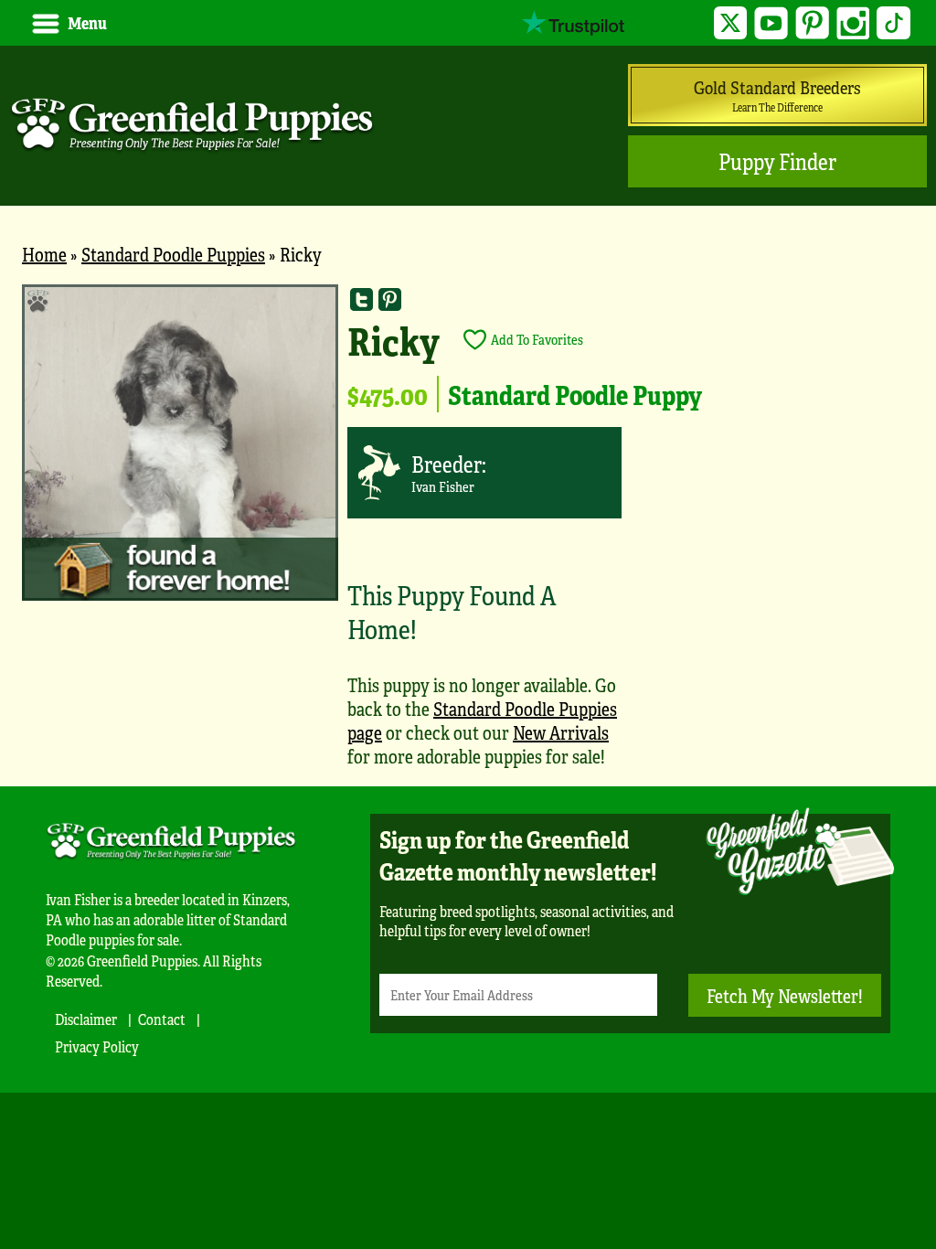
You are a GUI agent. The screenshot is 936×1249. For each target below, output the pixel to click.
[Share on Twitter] (361, 298)
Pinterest (812, 23)
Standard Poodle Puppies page (482, 720)
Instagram (853, 23)
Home (44, 253)
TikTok (893, 23)
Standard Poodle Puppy (575, 394)
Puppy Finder (777, 161)
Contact (162, 1019)
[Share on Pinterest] (390, 298)
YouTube (771, 23)
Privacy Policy (97, 1046)
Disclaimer (86, 1019)
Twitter (731, 23)
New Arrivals (561, 732)
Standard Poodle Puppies (173, 253)
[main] (468, 534)
